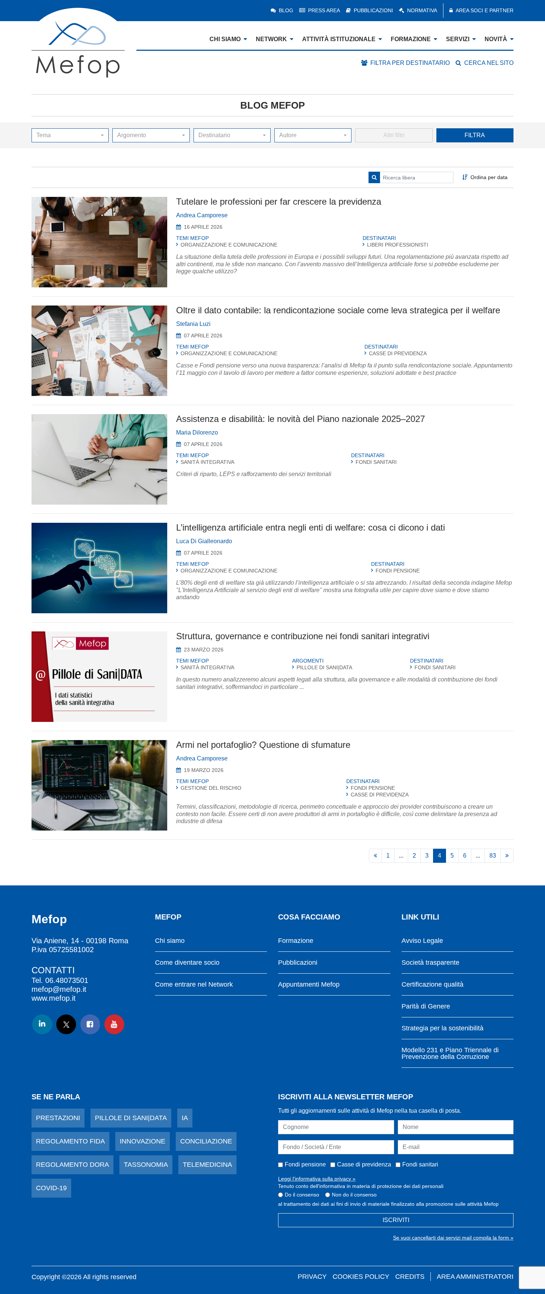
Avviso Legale (422, 940)
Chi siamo (170, 940)
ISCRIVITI (396, 1220)
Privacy (312, 1276)
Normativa (422, 10)
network (271, 39)
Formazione (295, 940)
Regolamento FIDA (70, 1141)
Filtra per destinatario (410, 63)
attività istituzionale (339, 39)
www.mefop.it (54, 998)
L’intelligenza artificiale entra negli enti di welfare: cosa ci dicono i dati (310, 527)
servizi (457, 39)
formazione (411, 39)
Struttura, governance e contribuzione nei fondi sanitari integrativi (302, 636)
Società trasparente (430, 962)
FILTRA (475, 135)
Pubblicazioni (373, 10)
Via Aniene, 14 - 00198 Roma (80, 941)
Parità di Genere (426, 1006)
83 (492, 855)
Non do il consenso (354, 1195)
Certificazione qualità (432, 984)
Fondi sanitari (420, 1164)
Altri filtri (393, 135)
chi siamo (225, 39)
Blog (286, 10)
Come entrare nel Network (194, 984)
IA (185, 1118)
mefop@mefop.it (59, 989)
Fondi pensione (305, 1164)
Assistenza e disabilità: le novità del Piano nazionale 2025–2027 (300, 419)
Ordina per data (489, 177)
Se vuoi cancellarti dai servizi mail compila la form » (453, 1238)
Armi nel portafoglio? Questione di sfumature (263, 745)
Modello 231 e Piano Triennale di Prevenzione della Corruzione (450, 1053)
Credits (410, 1276)
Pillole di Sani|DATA (131, 1118)
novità (496, 39)
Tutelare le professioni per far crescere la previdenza (278, 202)
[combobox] (70, 135)
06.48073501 (66, 980)
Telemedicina (207, 1164)
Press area (324, 10)
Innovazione (142, 1141)
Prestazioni (58, 1118)
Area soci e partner (484, 10)
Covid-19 (51, 1188)
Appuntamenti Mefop (309, 984)
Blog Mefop (272, 105)
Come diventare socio (187, 962)
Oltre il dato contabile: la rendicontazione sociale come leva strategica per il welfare (338, 310)
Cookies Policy (361, 1276)
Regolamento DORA (72, 1164)
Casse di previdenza (364, 1164)
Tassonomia (146, 1164)
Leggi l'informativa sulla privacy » (317, 1179)
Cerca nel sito (488, 63)
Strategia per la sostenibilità (442, 1028)
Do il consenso (302, 1195)
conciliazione (206, 1141)
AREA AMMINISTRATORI (475, 1276)
